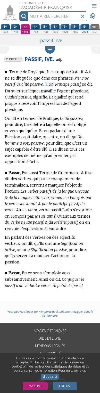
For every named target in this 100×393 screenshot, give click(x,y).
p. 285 (49, 84)
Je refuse (64, 386)
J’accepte (35, 386)
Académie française (50, 330)
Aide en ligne (50, 338)
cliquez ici (50, 377)
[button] (50, 49)
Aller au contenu (18, 4)
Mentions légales (50, 346)
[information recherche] (23, 16)
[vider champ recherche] (82, 16)
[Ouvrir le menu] (94, 6)
